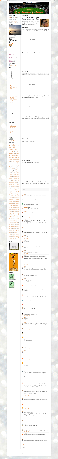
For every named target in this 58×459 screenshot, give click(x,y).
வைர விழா (15, 17)
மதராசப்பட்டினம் (12, 226)
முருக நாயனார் (14, 228)
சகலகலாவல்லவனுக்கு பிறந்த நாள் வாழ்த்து (14, 96)
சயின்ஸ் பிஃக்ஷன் (13, 167)
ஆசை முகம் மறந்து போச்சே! (13, 95)
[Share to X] (24, 189)
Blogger (36, 453)
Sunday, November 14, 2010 (26, 395)
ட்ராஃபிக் (11, 207)
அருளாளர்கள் (11, 149)
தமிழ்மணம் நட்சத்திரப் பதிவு (14, 156)
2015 (10, 72)
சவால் (18, 161)
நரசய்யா (18, 216)
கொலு (9, 161)
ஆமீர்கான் (10, 182)
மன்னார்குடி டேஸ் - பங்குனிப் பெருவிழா (13, 125)
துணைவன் (16, 213)
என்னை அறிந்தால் (15, 186)
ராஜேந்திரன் (14, 230)
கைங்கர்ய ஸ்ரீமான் (11, 195)
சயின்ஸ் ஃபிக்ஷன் (17, 158)
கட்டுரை (17, 144)
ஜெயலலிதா (14, 205)
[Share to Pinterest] (25, 189)
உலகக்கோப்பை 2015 (13, 185)
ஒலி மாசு (17, 188)
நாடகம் (18, 168)
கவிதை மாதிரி (17, 150)
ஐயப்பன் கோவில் (12, 188)
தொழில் (14, 215)
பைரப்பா (16, 224)
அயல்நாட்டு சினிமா (12, 165)
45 (10, 85)
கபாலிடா (11, 190)
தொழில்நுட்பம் (12, 151)
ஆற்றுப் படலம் (16, 182)
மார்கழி (11, 228)
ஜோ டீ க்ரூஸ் (17, 205)
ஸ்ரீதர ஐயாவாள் (14, 238)
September (11, 103)
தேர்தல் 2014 (10, 215)
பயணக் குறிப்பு (17, 153)
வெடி (18, 236)
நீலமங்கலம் (15, 218)
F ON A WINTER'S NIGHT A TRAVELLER (12, 174)
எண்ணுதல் (13, 186)
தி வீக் (18, 209)
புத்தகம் (11, 150)
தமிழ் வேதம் (12, 208)
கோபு (18, 166)
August (11, 104)
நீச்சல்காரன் (25, 299)
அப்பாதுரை (25, 284)
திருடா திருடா (14, 210)
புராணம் (18, 170)
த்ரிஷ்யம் (18, 215)
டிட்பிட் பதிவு (14, 159)
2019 (10, 69)
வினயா (18, 172)
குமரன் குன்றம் (12, 193)
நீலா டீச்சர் (12, 162)
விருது (12, 236)
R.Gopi (24, 370)
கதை (12, 158)
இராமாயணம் (17, 155)
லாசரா (12, 232)
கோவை (11, 161)
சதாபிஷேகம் (18, 197)
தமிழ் (15, 159)
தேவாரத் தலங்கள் (11, 153)
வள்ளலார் (10, 234)
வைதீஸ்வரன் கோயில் (15, 237)
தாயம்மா (14, 209)
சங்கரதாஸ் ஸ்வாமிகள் (11, 197)
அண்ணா (18, 164)
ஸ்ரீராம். (24, 255)
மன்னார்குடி (10, 147)
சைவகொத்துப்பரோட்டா (26, 207)
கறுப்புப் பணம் (15, 190)
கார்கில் (18, 191)
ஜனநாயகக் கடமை (11, 132)
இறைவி (18, 183)
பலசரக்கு (14, 220)
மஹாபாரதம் (16, 151)
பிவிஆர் (17, 222)
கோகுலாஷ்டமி (16, 166)
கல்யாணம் (14, 158)
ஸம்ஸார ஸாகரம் (11, 89)
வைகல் (12, 237)
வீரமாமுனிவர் (17, 236)
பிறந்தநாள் (12, 170)
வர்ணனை (13, 233)
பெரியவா (11, 224)
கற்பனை (18, 190)
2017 (10, 70)
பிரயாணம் (12, 222)
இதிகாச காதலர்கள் (16, 165)
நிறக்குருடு (12, 218)
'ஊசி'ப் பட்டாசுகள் (12, 97)
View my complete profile (15, 44)
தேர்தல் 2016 (13, 215)
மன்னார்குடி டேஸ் (11, 131)
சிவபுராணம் (16, 201)
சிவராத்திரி (18, 201)
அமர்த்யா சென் (17, 178)
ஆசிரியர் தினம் (17, 180)
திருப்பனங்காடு (11, 211)
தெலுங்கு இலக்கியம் (17, 214)
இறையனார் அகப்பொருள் (14, 183)
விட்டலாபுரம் (14, 235)
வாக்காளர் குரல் (13, 234)
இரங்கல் (14, 150)
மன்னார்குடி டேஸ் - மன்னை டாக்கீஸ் (13, 87)
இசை (28, 189)
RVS (24, 226)
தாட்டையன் (12, 209)
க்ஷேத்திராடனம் (10, 167)
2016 (10, 71)
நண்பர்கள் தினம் (10, 216)
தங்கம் (13, 207)
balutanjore (25, 335)
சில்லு (11, 201)
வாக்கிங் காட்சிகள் (17, 234)
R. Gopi (24, 198)
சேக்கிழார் (10, 203)
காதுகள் (9, 191)
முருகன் (16, 228)
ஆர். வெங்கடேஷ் (12, 182)
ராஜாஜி (9, 230)
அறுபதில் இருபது (12, 94)
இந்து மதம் (14, 160)
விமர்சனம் (14, 147)
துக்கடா (9, 155)
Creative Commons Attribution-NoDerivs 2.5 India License (14, 140)
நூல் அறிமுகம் (17, 218)
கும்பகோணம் (10, 166)
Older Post (48, 444)
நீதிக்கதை (18, 159)
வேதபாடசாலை (10, 237)
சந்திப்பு (16, 161)
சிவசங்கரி (13, 201)
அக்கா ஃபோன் (14, 164)
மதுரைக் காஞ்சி (15, 226)
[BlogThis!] (23, 189)
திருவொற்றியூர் (13, 168)
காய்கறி (13, 191)
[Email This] (22, 189)
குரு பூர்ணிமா (18, 193)
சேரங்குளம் (12, 203)
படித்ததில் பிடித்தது (12, 146)
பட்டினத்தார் (16, 162)
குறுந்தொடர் (16, 149)
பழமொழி (16, 220)
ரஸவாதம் (11, 88)
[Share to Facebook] (24, 189)
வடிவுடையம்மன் (13, 172)
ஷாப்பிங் (18, 237)
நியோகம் (9, 218)
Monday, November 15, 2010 (27, 436)
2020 (10, 68)
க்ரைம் (13, 161)
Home (35, 444)
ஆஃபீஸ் (10, 180)
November (11, 79)
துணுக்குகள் (14, 213)
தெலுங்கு (13, 214)
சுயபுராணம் (10, 152)
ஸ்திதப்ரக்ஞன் (11, 238)
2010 (10, 77)
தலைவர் (9, 209)
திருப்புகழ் (18, 211)
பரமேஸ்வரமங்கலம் (11, 220)
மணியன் (9, 226)
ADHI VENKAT (25, 322)
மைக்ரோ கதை (16, 157)
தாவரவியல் (16, 209)
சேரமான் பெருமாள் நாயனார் (16, 203)
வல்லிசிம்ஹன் (25, 423)
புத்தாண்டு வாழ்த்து (15, 170)
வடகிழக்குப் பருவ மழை (16, 232)
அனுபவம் (10, 143)
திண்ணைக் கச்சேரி (12, 98)
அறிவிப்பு (11, 160)
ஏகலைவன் (16, 187)
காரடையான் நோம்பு (15, 191)
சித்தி (16, 167)
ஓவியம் (16, 160)
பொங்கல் (16, 163)
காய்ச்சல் (11, 86)
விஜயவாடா (10, 235)
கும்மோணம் (13, 166)
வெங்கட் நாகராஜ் (25, 211)
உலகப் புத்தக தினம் (17, 185)
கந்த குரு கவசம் (12, 189)
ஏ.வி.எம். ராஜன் (13, 187)
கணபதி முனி (13, 145)
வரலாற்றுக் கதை (11, 233)
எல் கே (24, 215)
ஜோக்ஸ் (13, 152)
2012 (10, 75)
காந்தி (11, 191)
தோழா (16, 215)
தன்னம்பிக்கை (17, 207)
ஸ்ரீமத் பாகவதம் (17, 238)
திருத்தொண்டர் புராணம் (17, 210)
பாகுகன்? (11, 84)
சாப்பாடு (18, 154)
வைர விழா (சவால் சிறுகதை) (12, 133)
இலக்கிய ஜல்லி (10, 184)
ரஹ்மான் (10, 172)
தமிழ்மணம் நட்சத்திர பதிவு (16, 208)
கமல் (13, 190)
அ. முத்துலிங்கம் (15, 176)
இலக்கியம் (13, 184)
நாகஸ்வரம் (13, 157)
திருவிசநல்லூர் (10, 212)
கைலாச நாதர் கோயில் (15, 195)
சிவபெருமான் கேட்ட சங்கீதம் (12, 127)
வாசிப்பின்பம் (17, 152)
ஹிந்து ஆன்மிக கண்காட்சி (11, 239)
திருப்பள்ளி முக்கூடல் (14, 211)
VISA (24, 194)
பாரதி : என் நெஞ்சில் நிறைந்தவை (13, 126)
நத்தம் (12, 216)
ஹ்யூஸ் (16, 239)
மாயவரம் (9, 228)
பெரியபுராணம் (13, 163)
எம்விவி (18, 186)
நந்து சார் (14, 216)
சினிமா (29, 189)
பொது (11, 144)
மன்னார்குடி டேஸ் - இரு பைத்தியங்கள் (14, 93)
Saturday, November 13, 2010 (27, 196)
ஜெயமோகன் (11, 205)
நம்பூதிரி (16, 216)
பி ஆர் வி (10, 222)
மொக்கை (10, 154)
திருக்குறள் (10, 168)
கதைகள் (9, 189)
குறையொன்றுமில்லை (12, 82)
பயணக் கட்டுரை (17, 147)
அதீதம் (9, 165)
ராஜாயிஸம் (11, 230)
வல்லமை (18, 233)
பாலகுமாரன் (10, 170)
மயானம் (18, 226)
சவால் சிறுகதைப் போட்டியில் (15, 21)
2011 (10, 76)
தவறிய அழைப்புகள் (12, 100)
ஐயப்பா (14, 188)
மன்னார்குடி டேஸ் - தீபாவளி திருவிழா (13, 99)
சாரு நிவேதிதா (17, 199)
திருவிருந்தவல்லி (13, 212)
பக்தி (14, 162)
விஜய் (11, 235)
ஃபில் (13, 176)
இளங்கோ (25, 331)
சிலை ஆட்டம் (15, 22)
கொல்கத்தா (18, 195)
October (11, 102)
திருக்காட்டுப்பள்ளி (10, 210)
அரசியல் (15, 154)
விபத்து (9, 164)
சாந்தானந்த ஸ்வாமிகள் (11, 199)
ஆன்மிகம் (18, 145)
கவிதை (18, 160)
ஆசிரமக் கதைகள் (13, 180)
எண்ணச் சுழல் (10, 186)
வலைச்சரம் (13, 154)
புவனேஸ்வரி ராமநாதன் (26, 202)
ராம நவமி (16, 230)
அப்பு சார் (15, 178)
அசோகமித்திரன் (13, 155)
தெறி (11, 214)
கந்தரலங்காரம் (16, 189)
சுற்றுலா (18, 167)
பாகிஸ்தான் (18, 220)
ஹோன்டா (14, 239)
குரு (15, 193)
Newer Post (23, 444)
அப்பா (13, 178)
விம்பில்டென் (10, 236)
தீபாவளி (15, 168)
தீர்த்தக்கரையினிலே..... (12, 83)
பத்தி (14, 153)
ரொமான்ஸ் (10, 232)
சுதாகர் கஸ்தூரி (10, 159)
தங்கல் (15, 207)
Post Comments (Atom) (26, 445)
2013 (10, 74)
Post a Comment (24, 443)
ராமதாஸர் (18, 230)
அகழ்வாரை (18, 176)
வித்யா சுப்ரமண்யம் (17, 235)
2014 (10, 73)
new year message (11, 176)
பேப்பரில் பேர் (14, 224)
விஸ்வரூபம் (14, 236)
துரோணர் (10, 214)
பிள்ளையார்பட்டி (15, 222)
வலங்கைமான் (16, 233)
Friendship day (18, 174)
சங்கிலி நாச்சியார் (15, 197)
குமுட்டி (14, 193)
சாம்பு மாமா (14, 199)
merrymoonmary (31, 453)
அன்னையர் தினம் (10, 178)
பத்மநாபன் (25, 219)
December (11, 78)
